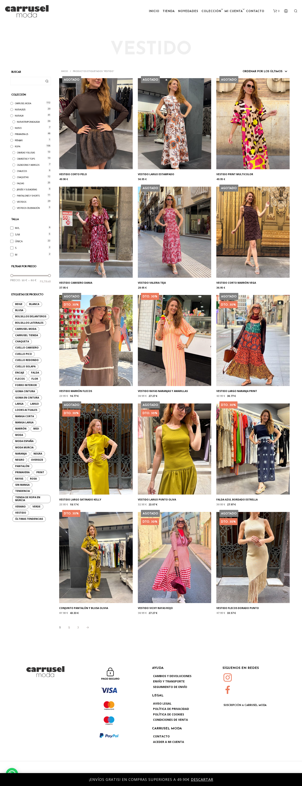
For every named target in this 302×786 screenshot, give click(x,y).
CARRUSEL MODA (23, 103)
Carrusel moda (25, 329)
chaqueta (22, 341)
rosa (33, 478)
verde (36, 506)
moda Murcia (24, 447)
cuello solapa (25, 366)
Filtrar (45, 281)
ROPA (17, 146)
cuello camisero (27, 347)
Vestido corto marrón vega (236, 282)
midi (36, 428)
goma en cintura (27, 397)
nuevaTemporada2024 (28, 121)
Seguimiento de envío (170, 687)
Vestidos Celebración (28, 207)
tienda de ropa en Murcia (27, 499)
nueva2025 (20, 109)
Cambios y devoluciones (172, 676)
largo (34, 404)
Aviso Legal (162, 703)
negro (19, 460)
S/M (17, 234)
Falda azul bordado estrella (237, 499)
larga (19, 404)
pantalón (22, 466)
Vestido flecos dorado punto (237, 608)
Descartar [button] (202, 779)
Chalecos (22, 171)
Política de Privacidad (171, 709)
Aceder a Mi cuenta (168, 742)
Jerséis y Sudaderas (27, 189)
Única (19, 241)
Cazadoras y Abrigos (28, 164)
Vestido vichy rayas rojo (155, 608)
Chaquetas (23, 177)
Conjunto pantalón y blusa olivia (83, 608)
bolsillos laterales (29, 322)
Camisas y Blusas (26, 152)
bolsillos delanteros (30, 316)
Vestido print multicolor (234, 174)
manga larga (24, 422)
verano (20, 506)
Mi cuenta (234, 11)
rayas (19, 478)
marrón (21, 428)
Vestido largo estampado (156, 174)
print (40, 472)
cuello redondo (27, 360)
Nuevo (18, 127)
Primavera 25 (21, 134)
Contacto (255, 11)
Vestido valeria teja (152, 282)
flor (34, 378)
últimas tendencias (29, 519)
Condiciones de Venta (170, 720)
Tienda (169, 11)
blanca (34, 304)
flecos (20, 378)
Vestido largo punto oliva (157, 499)
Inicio (154, 11)
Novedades (188, 11)
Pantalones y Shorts (28, 195)
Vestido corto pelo (73, 174)
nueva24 (19, 115)
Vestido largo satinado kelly (80, 499)
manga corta (24, 416)
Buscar (47, 81)
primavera (22, 472)
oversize (37, 460)
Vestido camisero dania (75, 282)
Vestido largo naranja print (236, 391)
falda (35, 372)
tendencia (22, 491)
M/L (17, 228)
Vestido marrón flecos (75, 391)
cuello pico (23, 354)
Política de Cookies (168, 714)
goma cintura (25, 391)
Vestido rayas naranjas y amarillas (163, 391)
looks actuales (26, 410)
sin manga (22, 485)
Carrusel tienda (26, 335)
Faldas (20, 183)
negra (37, 453)
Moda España (24, 441)
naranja (21, 453)
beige (18, 304)
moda (19, 435)
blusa (19, 310)
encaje (19, 372)
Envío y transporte (169, 681)
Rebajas (19, 140)
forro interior (26, 385)
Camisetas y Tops (26, 158)
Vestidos (21, 201)
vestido (20, 512)
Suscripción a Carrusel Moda (245, 705)
